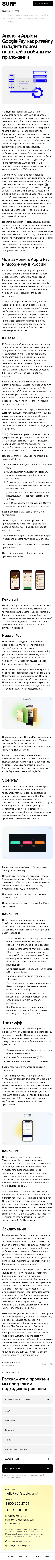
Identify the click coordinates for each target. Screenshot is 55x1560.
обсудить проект (13, 1468)
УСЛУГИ (36, 1556)
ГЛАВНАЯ (9, 1556)
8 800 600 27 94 (17, 1503)
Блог (17, 11)
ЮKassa (6, 344)
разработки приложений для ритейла (28, 212)
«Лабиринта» (26, 1322)
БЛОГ (47, 1556)
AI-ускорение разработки (25, 186)
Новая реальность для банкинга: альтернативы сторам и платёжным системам (25, 134)
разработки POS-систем (23, 169)
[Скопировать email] (36, 1493)
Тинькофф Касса (11, 1028)
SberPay (39, 795)
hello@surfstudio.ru (19, 1493)
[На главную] (9, 3)
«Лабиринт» (19, 614)
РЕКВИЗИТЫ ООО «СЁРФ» (16, 1516)
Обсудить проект (43, 3)
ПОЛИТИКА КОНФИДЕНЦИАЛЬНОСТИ (19, 1520)
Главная (6, 11)
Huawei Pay (8, 641)
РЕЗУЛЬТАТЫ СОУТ (13, 1523)
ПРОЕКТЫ (23, 1556)
